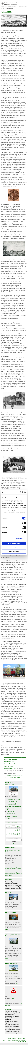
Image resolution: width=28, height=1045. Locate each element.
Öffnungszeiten (10, 809)
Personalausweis (16, 1028)
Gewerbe (11, 885)
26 (11, 834)
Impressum (3, 1040)
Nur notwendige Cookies (14, 543)
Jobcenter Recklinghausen (11, 1021)
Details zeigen (19, 538)
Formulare (13, 1018)
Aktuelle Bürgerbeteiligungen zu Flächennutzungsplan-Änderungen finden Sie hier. (13, 874)
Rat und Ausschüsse (10, 1029)
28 (15, 834)
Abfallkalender (8, 1011)
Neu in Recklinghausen (10, 882)
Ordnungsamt (8, 1028)
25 (9, 834)
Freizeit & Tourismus (12, 6)
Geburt (12, 883)
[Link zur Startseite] (9, 4)
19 (11, 833)
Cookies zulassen (14, 551)
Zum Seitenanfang (11, 1038)
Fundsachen (8, 1019)
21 (15, 833)
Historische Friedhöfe (9, 766)
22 (17, 833)
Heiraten (7, 883)
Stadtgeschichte (9, 8)
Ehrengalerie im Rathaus (10, 768)
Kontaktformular (10, 808)
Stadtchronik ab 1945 (9, 761)
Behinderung (18, 885)
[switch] (24, 523)
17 (6, 833)
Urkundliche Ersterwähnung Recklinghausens (15, 757)
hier (13, 998)
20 (13, 833)
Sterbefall (16, 883)
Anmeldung (15, 1011)
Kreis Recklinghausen (10, 1026)
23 (19, 833)
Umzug (7, 885)
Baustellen (17, 1016)
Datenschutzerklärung (14, 1040)
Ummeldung (16, 1031)
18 (9, 833)
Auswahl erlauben (14, 547)
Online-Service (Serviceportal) (13, 806)
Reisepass (17, 1029)
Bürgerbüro (8, 1018)
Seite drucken (21, 1038)
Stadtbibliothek (9, 1031)
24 (6, 834)
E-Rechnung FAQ (10, 811)
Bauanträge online (9, 1016)
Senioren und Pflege (15, 887)
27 (13, 834)
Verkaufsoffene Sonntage (11, 1033)
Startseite (3, 6)
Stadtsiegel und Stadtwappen (11, 759)
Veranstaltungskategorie (13, 838)
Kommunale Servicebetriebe (12, 1024)
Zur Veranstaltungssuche (11, 843)
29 (17, 834)
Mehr (19, 907)
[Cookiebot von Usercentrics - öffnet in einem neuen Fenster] (20, 492)
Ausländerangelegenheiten (14, 798)
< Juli (9, 826)
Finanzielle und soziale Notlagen (13, 888)
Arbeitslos (7, 887)
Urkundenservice (12, 804)
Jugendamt (8, 1023)
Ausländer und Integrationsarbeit (13, 1013)
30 (19, 834)
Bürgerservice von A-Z (11, 813)
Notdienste (18, 1026)
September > (18, 826)
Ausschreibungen (9, 1014)
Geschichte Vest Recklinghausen (11, 763)
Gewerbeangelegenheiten (14, 803)
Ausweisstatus (9, 815)
